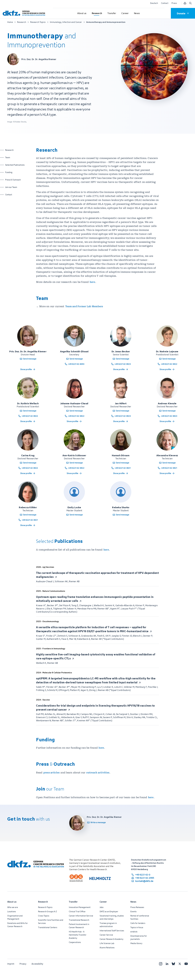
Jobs (101, 907)
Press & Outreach (13, 179)
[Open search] (190, 3)
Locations (11, 911)
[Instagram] (160, 963)
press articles (51, 772)
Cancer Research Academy (111, 939)
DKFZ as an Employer (109, 911)
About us (11, 901)
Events (133, 911)
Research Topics (45, 907)
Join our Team (12, 187)
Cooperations (75, 942)
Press (174, 3)
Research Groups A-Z (47, 911)
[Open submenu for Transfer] (111, 13)
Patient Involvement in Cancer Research (79, 926)
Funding (12, 172)
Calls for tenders (137, 923)
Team (12, 157)
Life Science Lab (107, 943)
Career (103, 901)
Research (12, 150)
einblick (133, 931)
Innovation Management (79, 907)
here (92, 282)
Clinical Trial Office (77, 911)
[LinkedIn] (167, 963)
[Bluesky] (173, 963)
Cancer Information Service (81, 915)
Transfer (73, 901)
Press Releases (137, 907)
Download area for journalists (138, 937)
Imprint (10, 963)
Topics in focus (136, 927)
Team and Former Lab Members (84, 306)
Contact (164, 3)
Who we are (12, 907)
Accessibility (37, 963)
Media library (136, 943)
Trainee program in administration (108, 925)
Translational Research (79, 919)
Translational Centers (47, 927)
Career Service (106, 934)
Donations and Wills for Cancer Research (17, 925)
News (133, 901)
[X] (179, 963)
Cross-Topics (43, 915)
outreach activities (97, 772)
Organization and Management (15, 917)
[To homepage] (24, 13)
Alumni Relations (107, 947)
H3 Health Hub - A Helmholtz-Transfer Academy (77, 935)
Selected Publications (15, 164)
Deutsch (154, 3)
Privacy (23, 963)
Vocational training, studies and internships (112, 917)
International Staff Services (112, 930)
